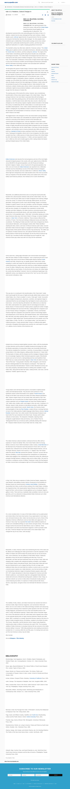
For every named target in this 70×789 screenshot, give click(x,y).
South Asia (35, 715)
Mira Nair (18, 452)
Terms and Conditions (48, 783)
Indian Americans (10, 159)
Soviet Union (11, 52)
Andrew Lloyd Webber (31, 484)
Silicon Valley (9, 65)
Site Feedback (29, 783)
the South (28, 522)
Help (23, 783)
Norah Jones (30, 407)
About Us (19, 783)
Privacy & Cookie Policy (38, 783)
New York (14, 218)
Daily (56, 783)
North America (38, 393)
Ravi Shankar (24, 409)
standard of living (15, 131)
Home (14, 783)
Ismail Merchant (42, 444)
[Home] (11, 2)
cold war (16, 37)
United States (44, 27)
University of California (35, 678)
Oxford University (31, 717)
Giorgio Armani (24, 401)
